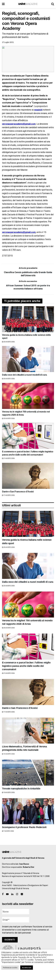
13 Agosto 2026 (9, 754)
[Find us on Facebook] (2, 894)
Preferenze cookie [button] (10, 968)
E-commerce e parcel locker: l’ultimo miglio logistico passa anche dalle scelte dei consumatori (26, 666)
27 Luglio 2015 (7, 42)
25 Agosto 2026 (9, 342)
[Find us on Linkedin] (12, 894)
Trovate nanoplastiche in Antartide (21, 788)
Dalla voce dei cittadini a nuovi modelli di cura (24, 375)
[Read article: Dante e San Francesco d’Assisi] (28, 476)
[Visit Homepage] (28, 4)
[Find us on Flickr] (22, 894)
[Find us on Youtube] (7, 894)
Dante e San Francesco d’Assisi (18, 491)
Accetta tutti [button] (26, 968)
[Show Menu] (3, 4)
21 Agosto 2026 (9, 458)
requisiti (38, 109)
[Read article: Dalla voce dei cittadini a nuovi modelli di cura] (28, 359)
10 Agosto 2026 (9, 792)
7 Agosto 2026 (8, 831)
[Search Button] (52, 4)
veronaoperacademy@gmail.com (19, 124)
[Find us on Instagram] (17, 894)
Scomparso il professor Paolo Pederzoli (24, 827)
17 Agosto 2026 (9, 495)
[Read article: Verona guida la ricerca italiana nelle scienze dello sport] (28, 319)
